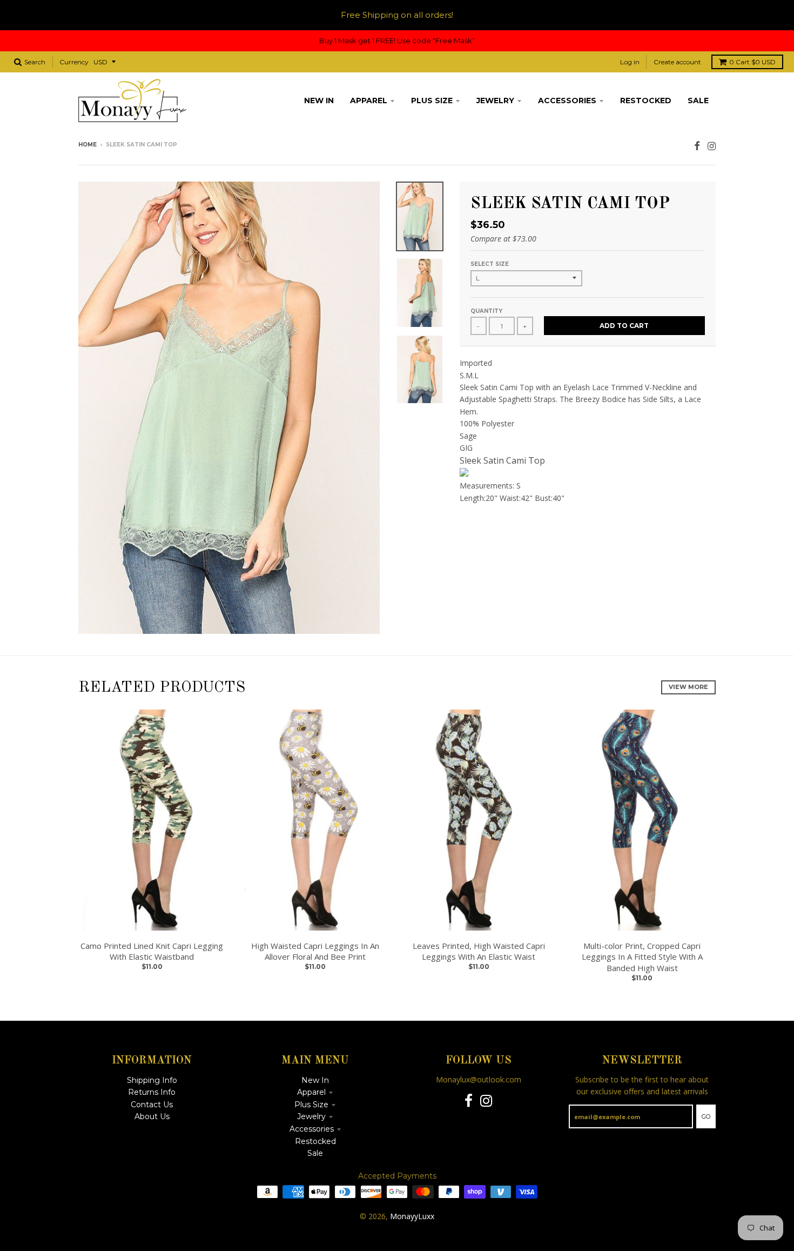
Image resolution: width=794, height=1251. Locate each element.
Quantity (486, 311)
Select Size (489, 263)
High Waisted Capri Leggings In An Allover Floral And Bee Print (315, 951)
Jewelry (311, 1116)
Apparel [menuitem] (368, 100)
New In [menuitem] (319, 100)
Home (87, 144)
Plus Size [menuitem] (432, 100)
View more (688, 687)
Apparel (311, 1092)
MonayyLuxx (412, 1216)
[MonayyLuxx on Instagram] (712, 145)
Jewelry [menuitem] (495, 100)
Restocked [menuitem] (645, 100)
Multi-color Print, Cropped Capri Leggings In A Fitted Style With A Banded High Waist (642, 957)
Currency (74, 62)
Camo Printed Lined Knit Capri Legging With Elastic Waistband (151, 951)
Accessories (312, 1129)
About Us (152, 1116)
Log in (630, 62)
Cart (752, 62)
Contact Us (152, 1104)
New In (315, 1080)
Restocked (315, 1141)
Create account (677, 62)
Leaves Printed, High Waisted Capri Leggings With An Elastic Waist (479, 951)
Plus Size (311, 1104)
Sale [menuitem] (698, 100)
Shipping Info (152, 1080)
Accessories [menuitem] (567, 100)
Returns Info (152, 1092)
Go (706, 1116)
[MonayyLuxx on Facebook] (697, 145)
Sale (315, 1153)
